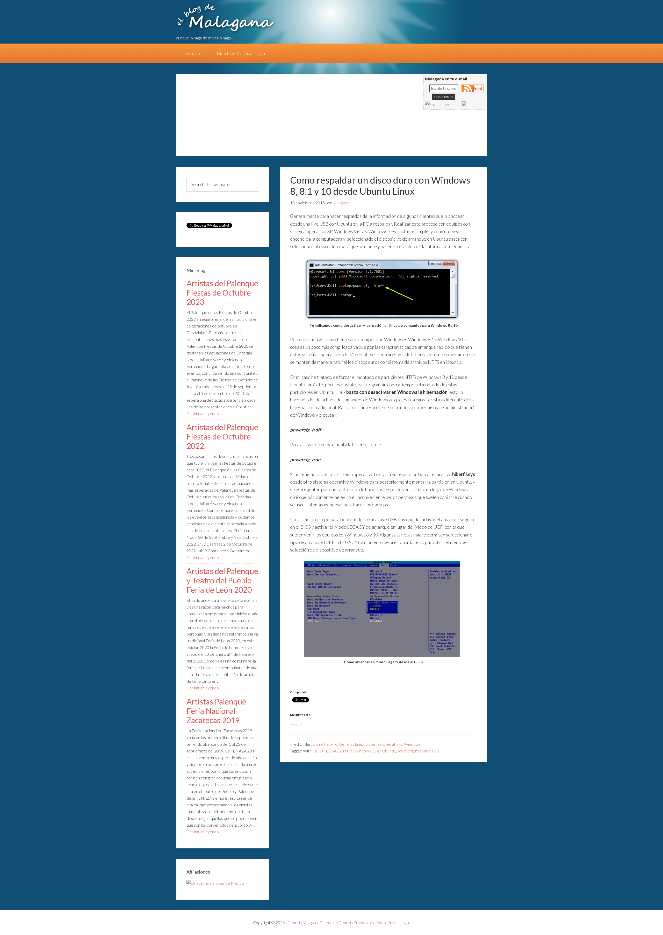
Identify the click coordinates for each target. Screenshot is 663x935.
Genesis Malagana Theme (310, 922)
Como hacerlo (325, 744)
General (346, 744)
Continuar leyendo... (203, 413)
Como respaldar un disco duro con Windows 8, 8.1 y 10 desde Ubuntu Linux (380, 185)
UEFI (437, 750)
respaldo (423, 750)
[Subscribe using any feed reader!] (437, 104)
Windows (412, 744)
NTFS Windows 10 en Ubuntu (369, 750)
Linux (359, 744)
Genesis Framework (356, 922)
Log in (405, 922)
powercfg (405, 750)
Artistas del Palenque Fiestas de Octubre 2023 (222, 292)
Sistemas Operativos (383, 744)
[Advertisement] (277, 117)
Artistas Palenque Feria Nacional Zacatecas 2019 (216, 711)
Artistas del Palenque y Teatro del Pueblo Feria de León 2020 (222, 580)
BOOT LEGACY (327, 750)
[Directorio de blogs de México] (215, 883)
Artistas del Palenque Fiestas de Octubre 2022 (222, 436)
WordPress (387, 922)
